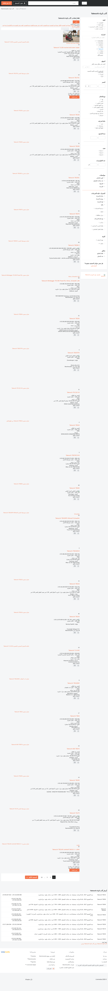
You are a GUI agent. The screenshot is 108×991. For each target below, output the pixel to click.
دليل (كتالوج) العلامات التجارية (66, 967)
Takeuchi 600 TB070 (73, 749)
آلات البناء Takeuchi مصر (100, 943)
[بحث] (77, 3)
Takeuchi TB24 (74, 716)
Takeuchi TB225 (101, 914)
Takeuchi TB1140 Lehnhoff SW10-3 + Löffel (65, 849)
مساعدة (105, 959)
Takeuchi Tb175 (74, 813)
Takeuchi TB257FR (73, 353)
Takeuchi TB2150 (103, 909)
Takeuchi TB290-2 (73, 245)
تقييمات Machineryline (68, 964)
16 (41, 877)
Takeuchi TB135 (74, 115)
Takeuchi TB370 (74, 214)
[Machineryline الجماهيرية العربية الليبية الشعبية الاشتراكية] (98, 3)
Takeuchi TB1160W (73, 683)
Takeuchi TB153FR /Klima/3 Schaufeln (67, 518)
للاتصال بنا (104, 962)
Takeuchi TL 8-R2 (74, 650)
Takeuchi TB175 (101, 929)
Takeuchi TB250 (74, 318)
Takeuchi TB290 (101, 904)
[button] (77, 59)
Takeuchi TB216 (74, 584)
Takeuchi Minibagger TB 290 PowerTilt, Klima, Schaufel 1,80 (60, 281)
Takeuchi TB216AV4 (73, 551)
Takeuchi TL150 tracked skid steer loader (66, 47)
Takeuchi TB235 (74, 780)
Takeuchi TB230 (74, 146)
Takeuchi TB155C (73, 178)
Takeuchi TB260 (101, 939)
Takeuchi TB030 (74, 488)
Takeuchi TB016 (74, 425)
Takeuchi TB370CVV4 (72, 455)
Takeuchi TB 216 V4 (73, 392)
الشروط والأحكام (70, 956)
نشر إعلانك (74, 97)
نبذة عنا (105, 956)
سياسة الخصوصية (69, 959)
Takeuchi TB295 (101, 899)
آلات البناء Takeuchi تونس (87, 943)
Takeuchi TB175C (73, 78)
